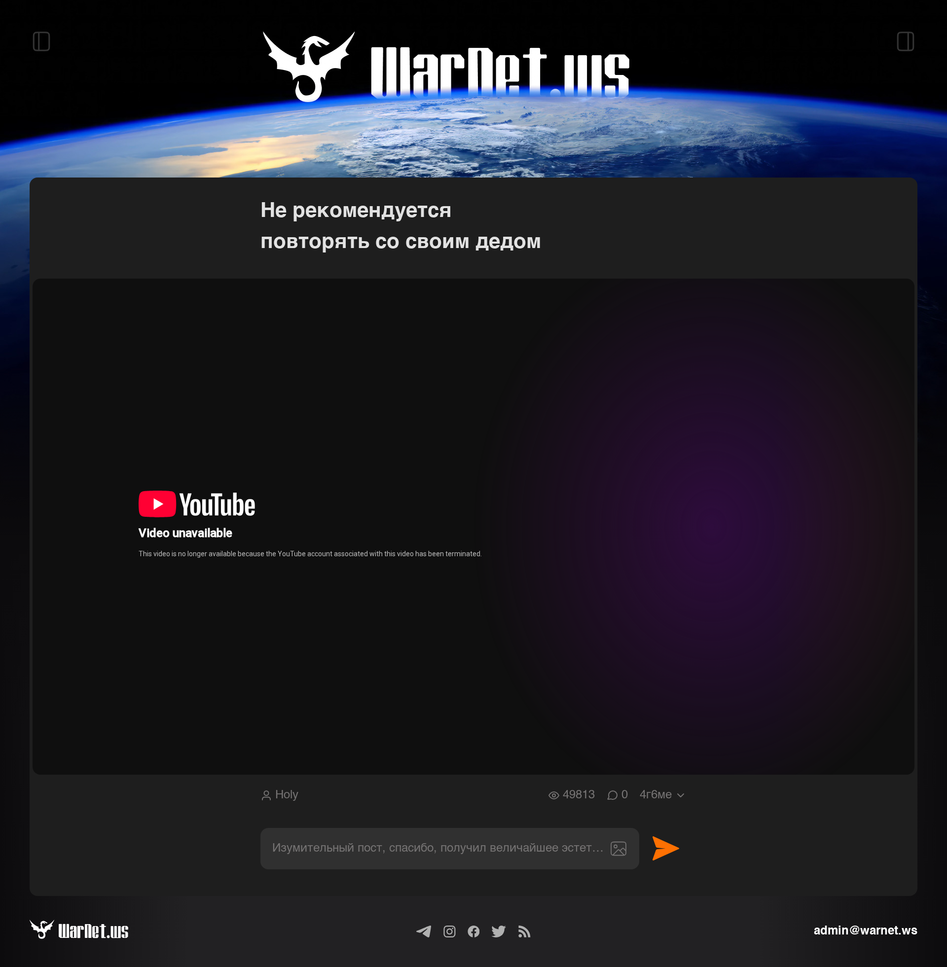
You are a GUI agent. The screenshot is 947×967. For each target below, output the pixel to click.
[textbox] (449, 848)
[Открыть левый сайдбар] (41, 41)
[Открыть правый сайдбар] (905, 41)
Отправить (666, 849)
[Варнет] (90, 931)
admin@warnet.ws (865, 931)
